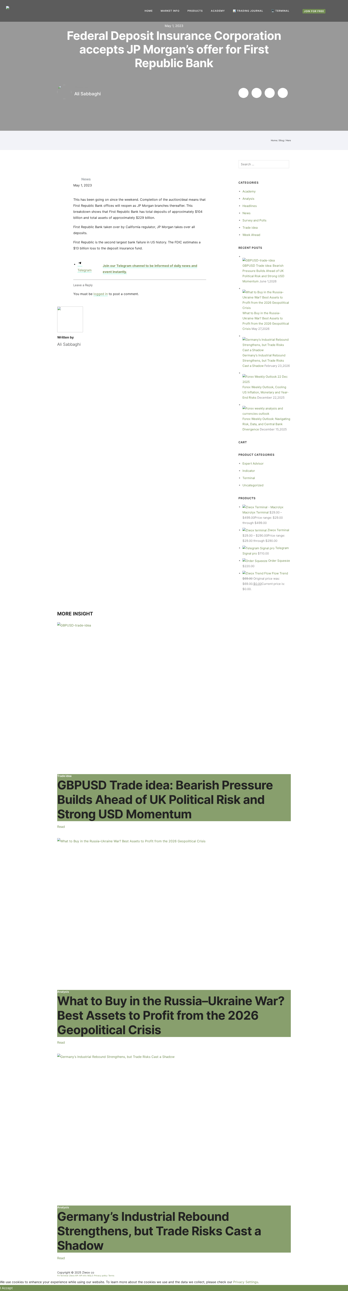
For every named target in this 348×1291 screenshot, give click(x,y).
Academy (218, 10)
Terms (111, 1275)
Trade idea (250, 227)
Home (149, 10)
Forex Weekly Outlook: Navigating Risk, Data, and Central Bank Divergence (266, 424)
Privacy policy (101, 1275)
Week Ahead (251, 235)
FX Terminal (62, 1275)
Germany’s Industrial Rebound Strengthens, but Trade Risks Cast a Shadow (263, 360)
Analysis (248, 199)
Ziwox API (73, 1275)
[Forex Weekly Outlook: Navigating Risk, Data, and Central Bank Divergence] (266, 411)
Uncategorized (252, 485)
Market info (170, 10)
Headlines (249, 206)
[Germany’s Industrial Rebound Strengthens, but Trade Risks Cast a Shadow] (266, 345)
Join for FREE (314, 11)
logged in (100, 294)
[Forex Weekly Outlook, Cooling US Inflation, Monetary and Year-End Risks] (266, 379)
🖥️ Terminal (280, 10)
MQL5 (90, 1275)
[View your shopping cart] (340, 11)
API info (83, 1275)
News (86, 179)
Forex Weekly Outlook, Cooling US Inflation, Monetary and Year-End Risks (265, 392)
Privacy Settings (245, 1282)
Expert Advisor (253, 463)
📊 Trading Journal (248, 10)
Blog (281, 140)
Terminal (248, 478)
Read (61, 827)
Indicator (248, 471)
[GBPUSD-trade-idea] (174, 698)
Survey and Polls (254, 220)
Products (195, 10)
